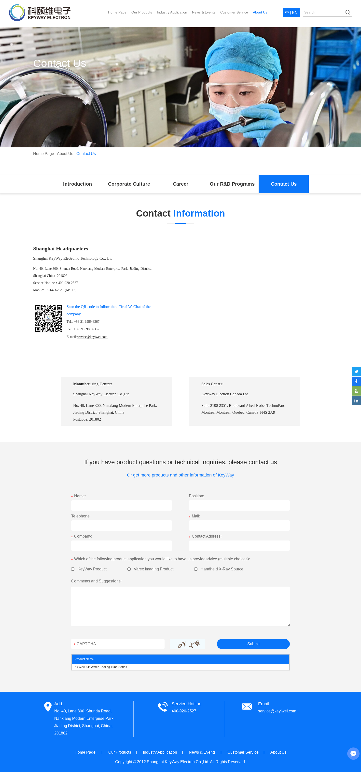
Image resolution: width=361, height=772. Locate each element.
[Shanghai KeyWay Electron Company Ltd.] (39, 12)
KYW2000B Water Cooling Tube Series (101, 667)
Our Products (141, 12)
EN (295, 13)
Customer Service (234, 12)
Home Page (117, 12)
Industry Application (172, 12)
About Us (260, 12)
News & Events (203, 12)
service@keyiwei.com (277, 711)
